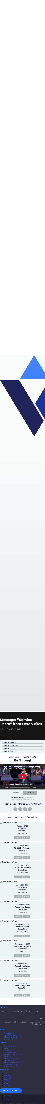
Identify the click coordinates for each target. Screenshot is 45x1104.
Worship (31, 793)
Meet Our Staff (10, 1037)
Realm (7, 1086)
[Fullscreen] (42, 787)
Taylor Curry (6, 729)
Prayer (7, 1082)
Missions (7, 1056)
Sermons (8, 1076)
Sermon (16, 793)
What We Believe (11, 1035)
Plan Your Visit (10, 1046)
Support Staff (10, 1039)
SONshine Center (11, 1064)
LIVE (6, 1084)
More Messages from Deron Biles (22, 800)
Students (8, 1050)
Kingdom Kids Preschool (14, 1062)
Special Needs (10, 1060)
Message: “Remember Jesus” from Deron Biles (21, 1011)
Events (7, 1080)
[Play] (3, 787)
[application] (22, 776)
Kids (6, 1048)
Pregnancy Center (12, 1066)
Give (6, 1074)
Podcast (7, 1078)
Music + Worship (11, 1058)
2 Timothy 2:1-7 (30, 797)
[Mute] (38, 787)
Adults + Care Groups (13, 1054)
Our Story (8, 1033)
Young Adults (10, 1052)
